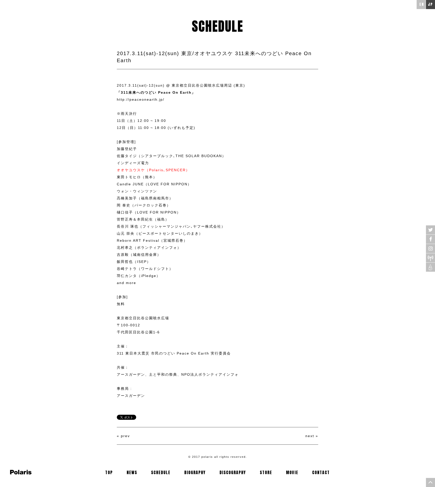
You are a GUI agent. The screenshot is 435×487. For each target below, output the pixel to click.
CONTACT (321, 472)
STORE (266, 472)
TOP (109, 472)
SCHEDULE (160, 472)
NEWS (132, 472)
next (309, 436)
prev (125, 436)
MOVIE (292, 472)
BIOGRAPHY (195, 472)
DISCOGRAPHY (233, 472)
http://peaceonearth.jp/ (140, 99)
